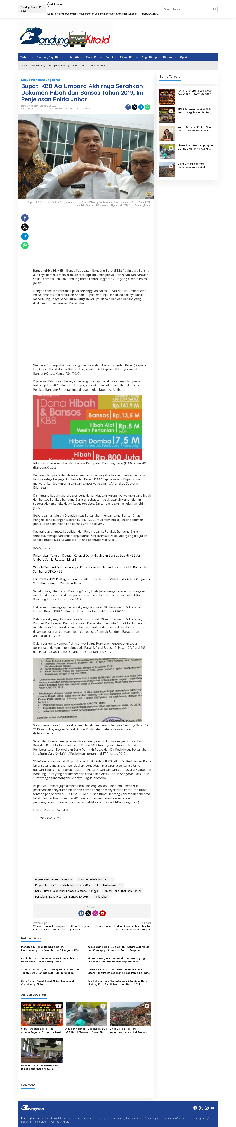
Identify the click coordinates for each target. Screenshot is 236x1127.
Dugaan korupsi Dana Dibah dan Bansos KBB (62, 885)
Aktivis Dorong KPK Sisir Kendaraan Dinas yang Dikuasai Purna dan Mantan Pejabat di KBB (116, 960)
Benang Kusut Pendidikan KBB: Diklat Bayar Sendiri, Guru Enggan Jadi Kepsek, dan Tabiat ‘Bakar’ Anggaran (41, 1067)
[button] (214, 9)
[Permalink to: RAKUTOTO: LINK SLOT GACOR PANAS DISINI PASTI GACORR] (167, 96)
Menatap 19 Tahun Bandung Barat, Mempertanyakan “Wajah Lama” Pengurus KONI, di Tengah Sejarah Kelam (52, 948)
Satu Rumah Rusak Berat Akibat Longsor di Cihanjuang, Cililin (47, 982)
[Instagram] (95, 913)
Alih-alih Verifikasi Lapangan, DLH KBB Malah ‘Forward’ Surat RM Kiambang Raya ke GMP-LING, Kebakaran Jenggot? (86, 1030)
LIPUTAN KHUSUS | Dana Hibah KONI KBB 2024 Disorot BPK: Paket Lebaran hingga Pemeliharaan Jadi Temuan (118, 971)
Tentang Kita (199, 1118)
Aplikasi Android (60, 1121)
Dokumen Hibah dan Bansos (94, 879)
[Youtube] (102, 913)
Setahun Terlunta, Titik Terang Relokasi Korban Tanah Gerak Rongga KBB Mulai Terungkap (50, 971)
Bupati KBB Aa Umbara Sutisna (53, 879)
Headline (25, 108)
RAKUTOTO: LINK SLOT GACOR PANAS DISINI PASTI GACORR (195, 92)
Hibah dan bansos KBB (108, 885)
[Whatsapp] (147, 107)
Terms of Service (177, 1118)
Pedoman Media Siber (34, 1121)
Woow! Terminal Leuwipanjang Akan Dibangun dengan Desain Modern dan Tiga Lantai (61, 926)
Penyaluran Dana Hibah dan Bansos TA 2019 (62, 896)
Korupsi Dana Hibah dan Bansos (122, 891)
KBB (52, 108)
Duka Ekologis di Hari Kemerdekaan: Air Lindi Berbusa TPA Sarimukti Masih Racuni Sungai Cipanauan (129, 1030)
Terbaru (74, 108)
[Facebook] (81, 913)
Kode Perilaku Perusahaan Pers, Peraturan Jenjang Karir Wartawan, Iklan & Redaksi (95, 1118)
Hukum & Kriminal (40, 108)
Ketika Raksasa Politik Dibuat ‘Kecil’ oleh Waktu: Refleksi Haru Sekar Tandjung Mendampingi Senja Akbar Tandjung (196, 129)
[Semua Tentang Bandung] (65, 35)
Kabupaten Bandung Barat (40, 80)
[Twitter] (88, 913)
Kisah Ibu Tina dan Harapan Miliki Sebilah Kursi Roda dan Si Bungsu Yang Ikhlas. (49, 960)
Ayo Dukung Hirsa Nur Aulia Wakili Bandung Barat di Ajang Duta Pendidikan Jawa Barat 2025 (118, 982)
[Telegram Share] (141, 107)
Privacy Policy (155, 1118)
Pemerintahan (62, 108)
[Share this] (128, 107)
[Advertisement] (92, 240)
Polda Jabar (100, 896)
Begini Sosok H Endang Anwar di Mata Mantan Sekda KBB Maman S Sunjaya (123, 926)
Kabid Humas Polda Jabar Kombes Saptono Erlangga (66, 891)
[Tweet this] (134, 107)
